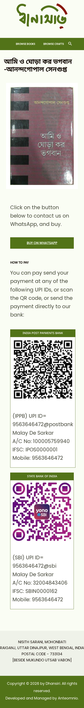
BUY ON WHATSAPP (42, 243)
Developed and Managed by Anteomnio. (42, 698)
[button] (70, 44)
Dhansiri (42, 32)
